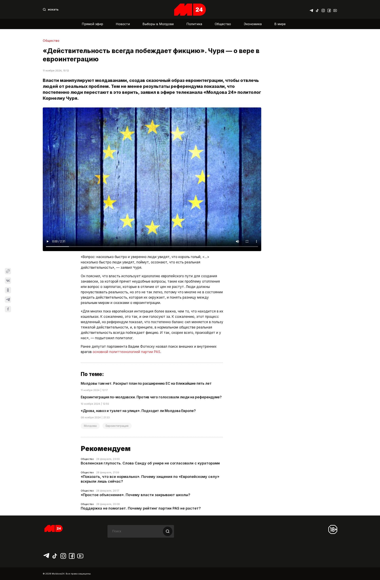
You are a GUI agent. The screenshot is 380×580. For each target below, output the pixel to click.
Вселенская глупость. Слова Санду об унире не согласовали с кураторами (150, 463)
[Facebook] (329, 9)
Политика (194, 24)
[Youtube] (335, 9)
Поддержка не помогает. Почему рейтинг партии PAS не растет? (141, 508)
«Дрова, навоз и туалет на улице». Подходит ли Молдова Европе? (138, 411)
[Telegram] (311, 9)
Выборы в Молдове (158, 24)
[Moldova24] (190, 10)
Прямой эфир (92, 24)
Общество (223, 24)
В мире (280, 24)
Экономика (253, 24)
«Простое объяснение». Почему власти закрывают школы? (135, 495)
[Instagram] (323, 9)
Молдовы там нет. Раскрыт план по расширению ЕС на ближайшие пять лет (146, 383)
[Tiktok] (317, 9)
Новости (123, 24)
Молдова (90, 425)
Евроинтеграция (117, 425)
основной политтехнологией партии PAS (126, 352)
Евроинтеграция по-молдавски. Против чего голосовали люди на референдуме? (151, 397)
